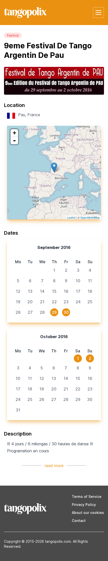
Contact (79, 520)
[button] (98, 12)
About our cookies (88, 512)
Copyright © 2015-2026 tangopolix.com (37, 541)
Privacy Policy (84, 504)
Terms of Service (86, 496)
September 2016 (54, 247)
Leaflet (71, 217)
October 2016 (54, 336)
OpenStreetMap (90, 217)
